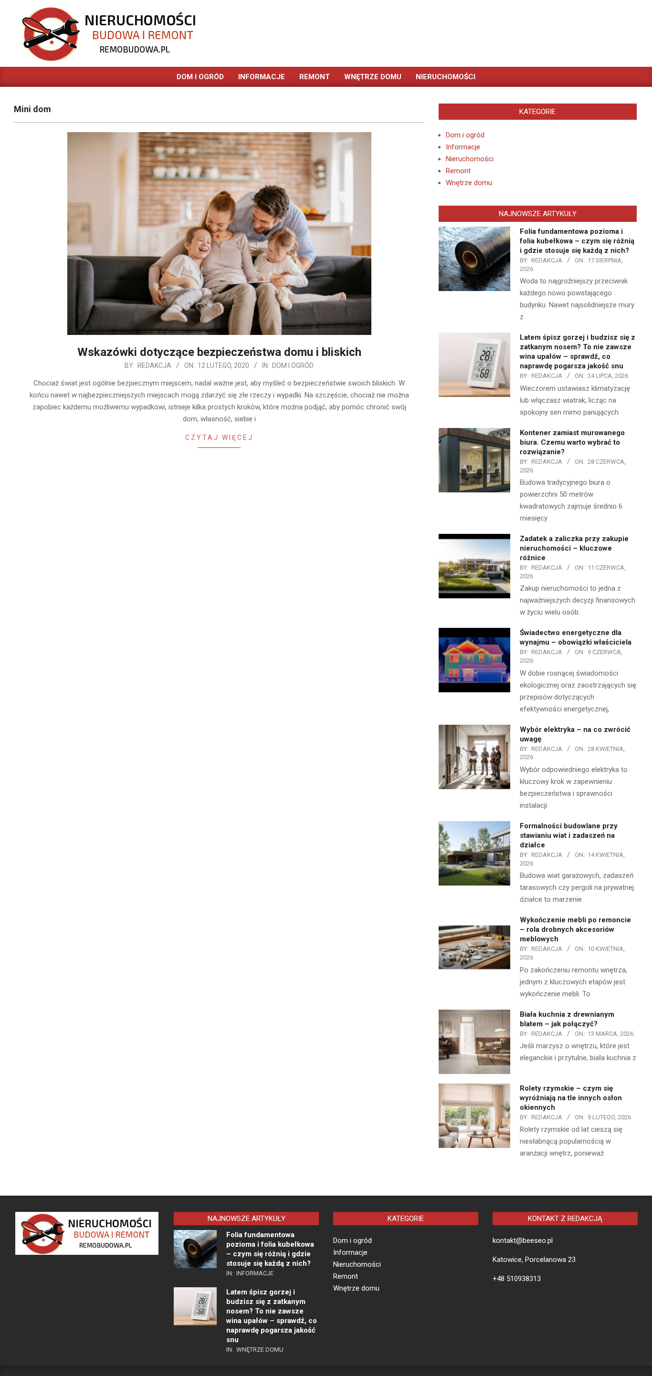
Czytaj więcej (219, 437)
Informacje (463, 147)
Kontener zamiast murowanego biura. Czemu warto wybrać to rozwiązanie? (572, 442)
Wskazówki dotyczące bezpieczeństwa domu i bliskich (219, 352)
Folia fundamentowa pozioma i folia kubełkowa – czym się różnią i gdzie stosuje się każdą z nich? (577, 241)
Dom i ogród (293, 365)
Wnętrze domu (469, 182)
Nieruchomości (470, 159)
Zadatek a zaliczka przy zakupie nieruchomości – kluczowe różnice (574, 548)
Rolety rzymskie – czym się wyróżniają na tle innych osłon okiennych (571, 1098)
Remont (458, 171)
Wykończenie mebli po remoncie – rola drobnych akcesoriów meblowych (575, 929)
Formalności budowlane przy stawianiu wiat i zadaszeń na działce (569, 835)
